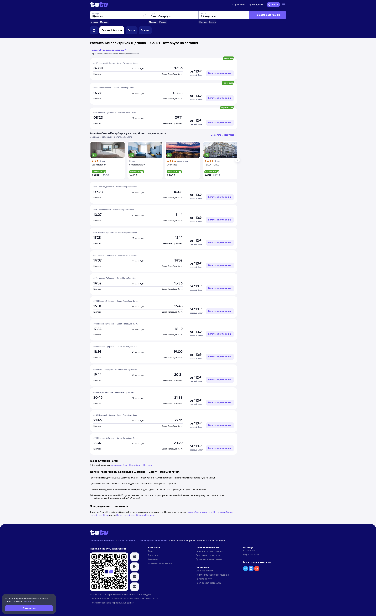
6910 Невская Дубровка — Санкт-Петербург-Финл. (115, 112)
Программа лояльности (208, 555)
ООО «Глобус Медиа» (140, 594)
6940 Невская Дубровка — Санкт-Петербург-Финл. (115, 415)
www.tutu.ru (139, 598)
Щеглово (97, 74)
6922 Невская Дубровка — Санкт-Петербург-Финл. (115, 255)
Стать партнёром (204, 570)
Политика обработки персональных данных (112, 602)
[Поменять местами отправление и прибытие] (144, 15)
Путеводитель (256, 4)
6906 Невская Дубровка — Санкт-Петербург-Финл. (115, 63)
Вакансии (153, 555)
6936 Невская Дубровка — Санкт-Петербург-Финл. (115, 369)
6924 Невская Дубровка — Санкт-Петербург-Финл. (115, 278)
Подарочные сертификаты (209, 551)
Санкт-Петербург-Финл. (172, 74)
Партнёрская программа (208, 582)
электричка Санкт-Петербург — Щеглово (131, 465)
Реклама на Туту (204, 578)
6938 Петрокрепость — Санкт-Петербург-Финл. (114, 392)
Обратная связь (251, 554)
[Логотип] (99, 4)
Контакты (153, 559)
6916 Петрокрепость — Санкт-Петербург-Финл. (113, 209)
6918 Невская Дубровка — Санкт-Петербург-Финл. (115, 232)
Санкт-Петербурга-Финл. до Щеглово (135, 515)
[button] (134, 556)
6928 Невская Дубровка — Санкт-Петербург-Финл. (115, 301)
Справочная (239, 4)
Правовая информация (160, 563)
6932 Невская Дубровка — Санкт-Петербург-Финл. (115, 346)
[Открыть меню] (284, 4)
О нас (151, 551)
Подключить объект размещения (212, 574)
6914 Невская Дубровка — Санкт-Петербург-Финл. (115, 186)
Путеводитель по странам (209, 559)
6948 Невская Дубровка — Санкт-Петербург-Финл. (115, 324)
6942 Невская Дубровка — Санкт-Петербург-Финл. (115, 438)
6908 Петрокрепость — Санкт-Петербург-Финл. (114, 87)
